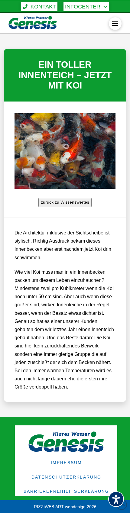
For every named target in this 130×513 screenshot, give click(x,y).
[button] (39, 6)
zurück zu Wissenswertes (65, 202)
